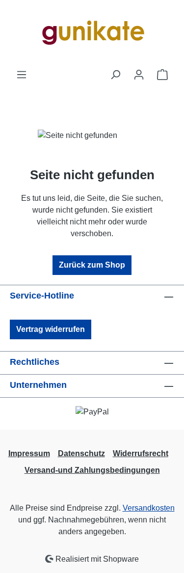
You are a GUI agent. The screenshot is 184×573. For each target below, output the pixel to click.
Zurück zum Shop (92, 265)
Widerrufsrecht (140, 453)
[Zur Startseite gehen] (92, 34)
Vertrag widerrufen (50, 329)
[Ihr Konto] (139, 74)
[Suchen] (115, 74)
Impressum (29, 453)
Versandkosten (149, 508)
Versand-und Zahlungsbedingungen (92, 470)
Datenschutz (81, 453)
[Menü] (21, 74)
